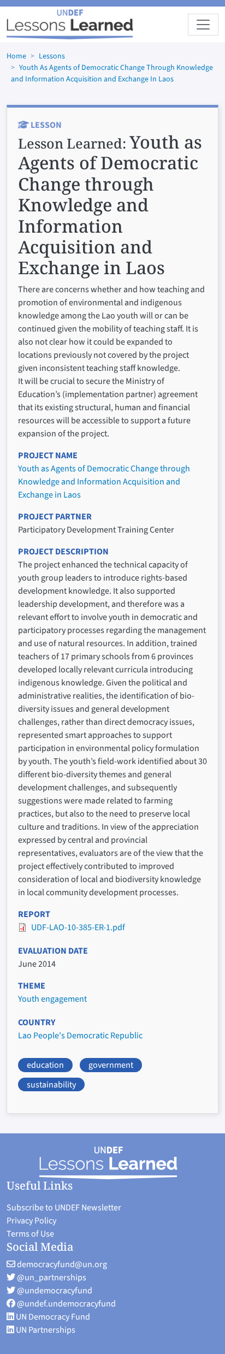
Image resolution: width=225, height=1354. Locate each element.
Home (16, 56)
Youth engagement (52, 999)
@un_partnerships (50, 1278)
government (110, 1065)
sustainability (51, 1085)
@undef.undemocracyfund (65, 1304)
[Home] (70, 24)
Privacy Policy (31, 1221)
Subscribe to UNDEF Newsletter (64, 1208)
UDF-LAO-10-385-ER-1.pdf (78, 927)
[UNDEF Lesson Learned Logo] (112, 1162)
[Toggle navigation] (203, 25)
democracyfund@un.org (61, 1264)
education (45, 1065)
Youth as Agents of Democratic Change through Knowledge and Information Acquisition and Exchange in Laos (104, 482)
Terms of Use (30, 1234)
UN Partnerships (44, 1330)
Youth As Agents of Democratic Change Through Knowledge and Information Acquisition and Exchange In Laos (112, 73)
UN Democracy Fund (52, 1317)
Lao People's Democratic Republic (80, 1036)
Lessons (52, 56)
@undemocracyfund (53, 1291)
